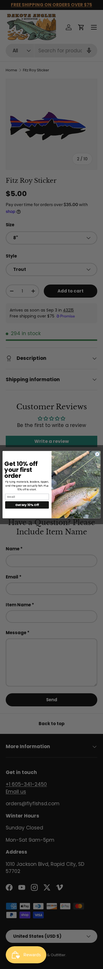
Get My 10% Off (27, 505)
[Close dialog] (97, 454)
